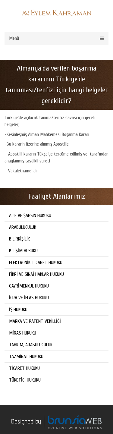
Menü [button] (14, 38)
